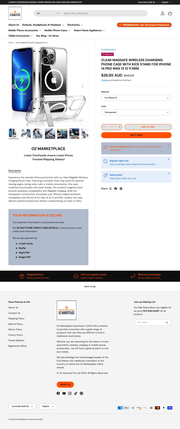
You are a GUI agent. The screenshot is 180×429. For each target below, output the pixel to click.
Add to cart (148, 127)
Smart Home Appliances (88, 30)
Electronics (73, 24)
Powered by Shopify (35, 419)
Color (103, 106)
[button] (170, 13)
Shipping (105, 80)
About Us (13, 24)
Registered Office (17, 345)
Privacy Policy (15, 335)
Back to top (90, 286)
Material (105, 91)
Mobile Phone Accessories (23, 30)
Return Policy (15, 329)
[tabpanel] (48, 189)
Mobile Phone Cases (56, 30)
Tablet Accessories (19, 35)
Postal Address (16, 340)
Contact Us (14, 313)
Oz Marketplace (108, 49)
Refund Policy (15, 324)
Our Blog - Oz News (47, 35)
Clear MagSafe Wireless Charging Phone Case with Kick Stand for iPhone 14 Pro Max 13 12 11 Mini (32, 42)
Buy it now (136, 135)
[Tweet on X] (110, 188)
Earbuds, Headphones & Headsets (41, 24)
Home (10, 42)
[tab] (14, 171)
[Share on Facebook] (115, 188)
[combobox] (91, 13)
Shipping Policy (16, 318)
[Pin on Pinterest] (121, 188)
